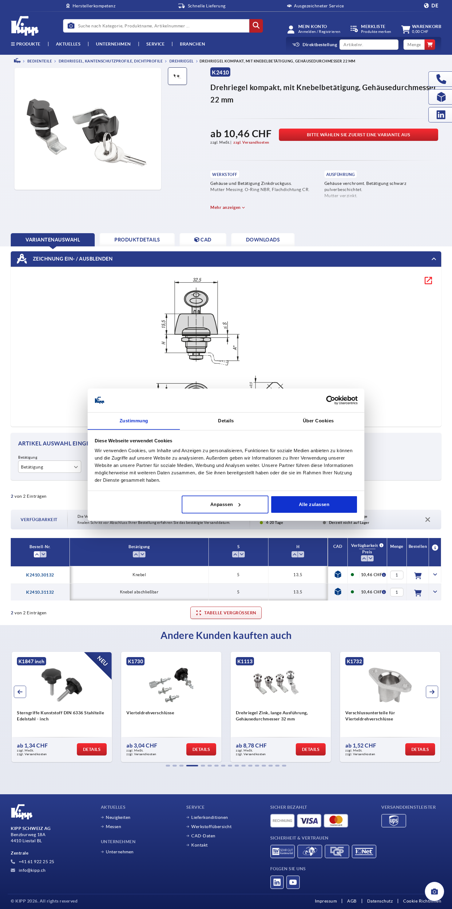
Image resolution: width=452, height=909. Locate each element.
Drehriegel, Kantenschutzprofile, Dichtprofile (110, 61)
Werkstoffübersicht (211, 826)
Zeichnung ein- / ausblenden (72, 258)
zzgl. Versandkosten (251, 142)
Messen (113, 826)
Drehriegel (181, 61)
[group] (62, 707)
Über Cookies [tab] (318, 420)
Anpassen (221, 504)
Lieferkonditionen (209, 817)
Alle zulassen (314, 504)
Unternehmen (113, 44)
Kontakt (199, 845)
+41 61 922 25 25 (36, 861)
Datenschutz (380, 901)
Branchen (192, 44)
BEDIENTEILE (39, 61)
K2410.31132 (40, 592)
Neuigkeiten (118, 817)
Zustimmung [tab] (134, 420)
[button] (168, 766)
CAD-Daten (203, 835)
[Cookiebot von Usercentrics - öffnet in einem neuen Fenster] (331, 400)
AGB (352, 901)
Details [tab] (226, 420)
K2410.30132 (40, 574)
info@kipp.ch (32, 870)
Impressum (326, 901)
